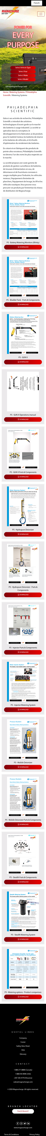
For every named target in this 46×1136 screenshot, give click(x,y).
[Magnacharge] (11, 13)
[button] (23, 223)
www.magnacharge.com (23, 1128)
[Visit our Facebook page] (17, 1123)
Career (23, 1042)
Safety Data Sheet (23, 1046)
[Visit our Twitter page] (24, 1123)
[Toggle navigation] (40, 14)
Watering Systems (17, 92)
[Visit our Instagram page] (21, 1123)
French (37, 3)
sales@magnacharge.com (16, 87)
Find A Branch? (23, 1111)
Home (5, 92)
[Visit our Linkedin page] (28, 1123)
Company (23, 1038)
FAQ (23, 1050)
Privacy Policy (35, 1135)
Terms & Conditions (11, 1135)
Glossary (23, 1054)
